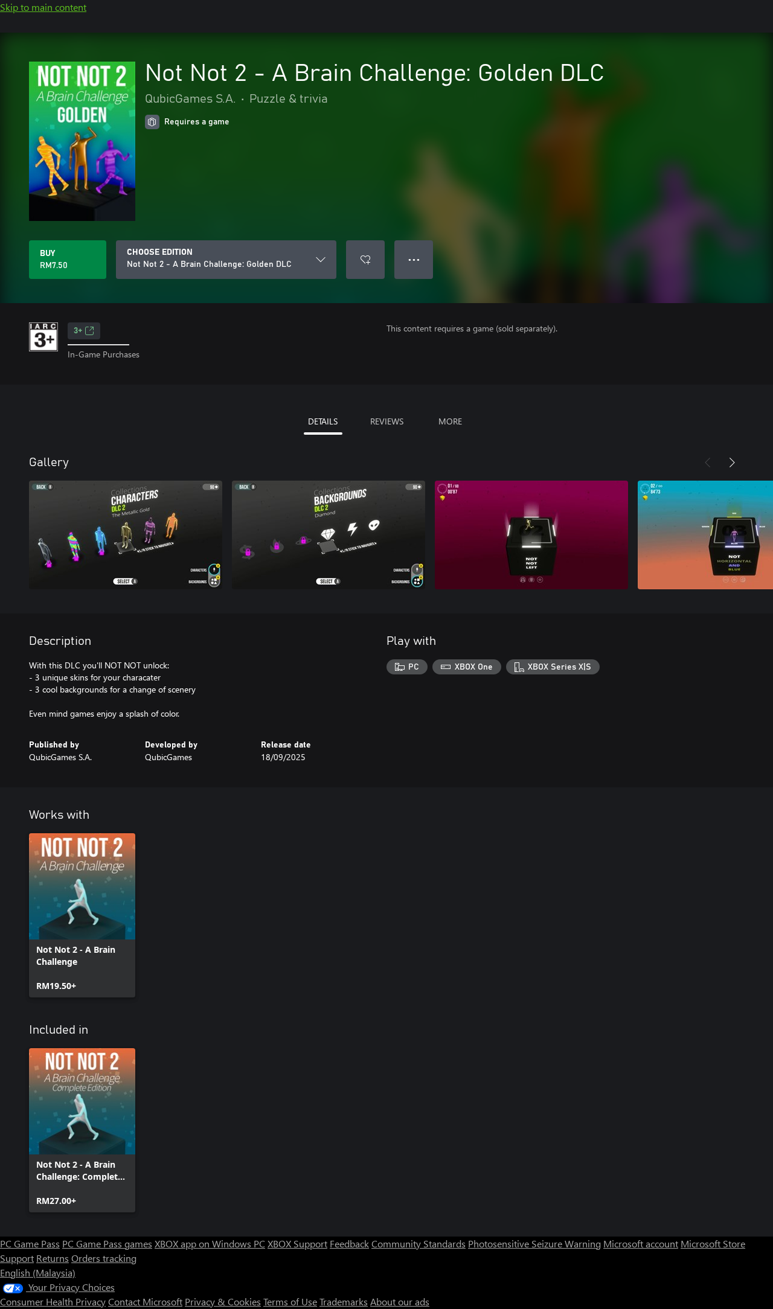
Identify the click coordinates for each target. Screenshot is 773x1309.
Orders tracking (103, 1258)
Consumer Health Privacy (53, 1301)
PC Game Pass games (107, 1243)
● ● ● (414, 259)
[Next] (732, 462)
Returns (52, 1258)
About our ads (399, 1301)
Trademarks (343, 1301)
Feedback (349, 1243)
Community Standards (418, 1243)
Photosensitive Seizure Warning (534, 1243)
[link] (82, 915)
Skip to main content (43, 7)
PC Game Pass (30, 1243)
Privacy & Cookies (223, 1301)
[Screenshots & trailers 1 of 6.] (125, 535)
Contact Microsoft (145, 1301)
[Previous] (708, 462)
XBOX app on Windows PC (210, 1243)
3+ (78, 331)
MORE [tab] (450, 421)
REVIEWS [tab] (386, 421)
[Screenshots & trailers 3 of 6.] (531, 535)
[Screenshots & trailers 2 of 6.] (328, 535)
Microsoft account (640, 1243)
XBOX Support (297, 1243)
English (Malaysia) (37, 1272)
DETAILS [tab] (323, 421)
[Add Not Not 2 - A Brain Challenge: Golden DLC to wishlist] (365, 259)
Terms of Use (290, 1301)
